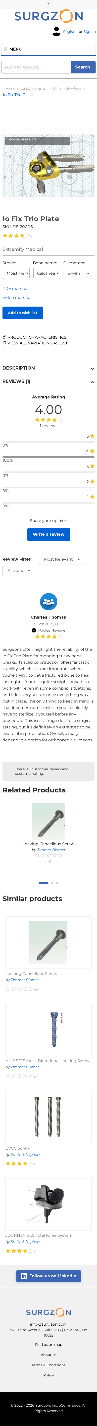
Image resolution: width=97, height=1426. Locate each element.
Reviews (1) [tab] (16, 381)
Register (70, 31)
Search (83, 67)
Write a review (48, 534)
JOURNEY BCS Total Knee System (39, 1235)
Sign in (90, 31)
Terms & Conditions (48, 1365)
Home (8, 89)
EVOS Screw (17, 1148)
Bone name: (45, 262)
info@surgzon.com (48, 1324)
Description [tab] (18, 368)
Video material (16, 297)
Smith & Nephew (25, 1154)
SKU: (7, 226)
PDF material (15, 288)
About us (48, 1355)
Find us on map (48, 1344)
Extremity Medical (22, 249)
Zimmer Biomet (51, 850)
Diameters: (74, 262)
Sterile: (9, 262)
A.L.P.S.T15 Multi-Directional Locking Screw (47, 1060)
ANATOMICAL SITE (39, 89)
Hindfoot (72, 89)
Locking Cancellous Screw (48, 844)
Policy (48, 1375)
